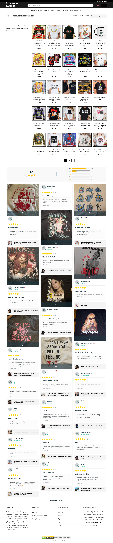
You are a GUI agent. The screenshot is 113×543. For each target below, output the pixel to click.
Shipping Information (64, 519)
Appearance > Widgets (19, 28)
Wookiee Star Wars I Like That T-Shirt (58, 488)
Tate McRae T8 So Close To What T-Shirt (26, 432)
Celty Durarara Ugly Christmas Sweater (84, 70)
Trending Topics (36, 10)
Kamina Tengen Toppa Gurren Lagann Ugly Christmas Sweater (69, 151)
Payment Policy (62, 522)
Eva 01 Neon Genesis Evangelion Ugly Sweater (38, 125)
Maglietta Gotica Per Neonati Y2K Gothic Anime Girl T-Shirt (84, 151)
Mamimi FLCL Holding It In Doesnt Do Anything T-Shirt (100, 151)
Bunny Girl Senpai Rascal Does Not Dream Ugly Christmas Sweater (69, 72)
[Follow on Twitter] (100, 1)
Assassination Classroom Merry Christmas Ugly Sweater (38, 72)
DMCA (59, 525)
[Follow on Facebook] (97, 1)
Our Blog (60, 512)
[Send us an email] (102, 1)
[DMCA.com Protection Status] (48, 537)
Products (77, 10)
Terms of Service (37, 522)
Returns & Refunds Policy (39, 515)
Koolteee (10, 512)
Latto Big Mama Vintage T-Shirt (90, 366)
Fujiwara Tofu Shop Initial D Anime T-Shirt (85, 124)
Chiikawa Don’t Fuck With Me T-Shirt (100, 70)
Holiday (46, 10)
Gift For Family (55, 10)
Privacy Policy (36, 519)
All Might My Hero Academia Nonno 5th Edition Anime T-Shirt (54, 43)
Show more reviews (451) (56, 500)
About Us (34, 512)
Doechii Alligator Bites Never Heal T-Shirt (60, 456)
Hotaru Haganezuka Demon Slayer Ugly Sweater (39, 151)
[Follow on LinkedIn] (106, 1)
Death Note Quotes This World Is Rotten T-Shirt (54, 99)
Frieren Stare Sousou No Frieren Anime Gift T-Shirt (69, 125)
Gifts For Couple (67, 10)
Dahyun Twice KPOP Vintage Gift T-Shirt (59, 332)
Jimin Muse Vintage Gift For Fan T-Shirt (59, 270)
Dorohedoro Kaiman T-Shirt (100, 98)
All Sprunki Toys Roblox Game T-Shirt (92, 426)
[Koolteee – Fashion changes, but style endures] (14, 5)
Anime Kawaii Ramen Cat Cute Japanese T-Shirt (84, 43)
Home (8, 16)
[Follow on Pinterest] (104, 1)
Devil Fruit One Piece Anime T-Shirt (69, 98)
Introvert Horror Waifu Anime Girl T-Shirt (54, 150)
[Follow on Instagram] (99, 1)
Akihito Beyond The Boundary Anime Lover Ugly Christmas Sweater (39, 44)
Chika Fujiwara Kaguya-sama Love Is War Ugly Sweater (39, 99)
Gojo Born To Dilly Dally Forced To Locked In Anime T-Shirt (100, 125)
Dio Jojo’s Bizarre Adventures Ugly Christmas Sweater (85, 99)
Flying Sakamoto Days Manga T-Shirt (54, 124)
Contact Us (61, 515)
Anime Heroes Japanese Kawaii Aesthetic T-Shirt (69, 43)
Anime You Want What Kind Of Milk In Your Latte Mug (100, 43)
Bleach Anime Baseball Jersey (54, 70)
